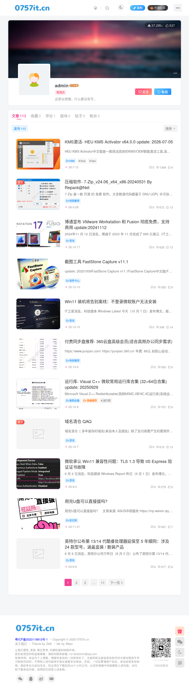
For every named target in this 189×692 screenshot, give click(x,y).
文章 (19, 115)
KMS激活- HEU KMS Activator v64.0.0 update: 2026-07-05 (119, 142)
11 (103, 582)
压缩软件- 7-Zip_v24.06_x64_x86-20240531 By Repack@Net (108, 184)
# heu (92, 161)
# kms (82, 161)
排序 (168, 128)
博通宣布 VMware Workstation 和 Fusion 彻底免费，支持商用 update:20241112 (117, 224)
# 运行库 (106, 400)
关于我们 (21, 643)
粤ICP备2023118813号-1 (31, 639)
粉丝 (95, 115)
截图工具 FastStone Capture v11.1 (96, 261)
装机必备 (74, 400)
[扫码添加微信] (179, 641)
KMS (72, 161)
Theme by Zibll (42, 643)
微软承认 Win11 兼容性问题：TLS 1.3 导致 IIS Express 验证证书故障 (118, 464)
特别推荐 (74, 200)
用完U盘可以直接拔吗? (86, 501)
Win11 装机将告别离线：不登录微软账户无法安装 (111, 301)
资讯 (71, 240)
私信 (165, 91)
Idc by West (64, 643)
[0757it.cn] (35, 627)
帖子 (80, 115)
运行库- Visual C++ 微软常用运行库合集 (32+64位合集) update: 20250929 (116, 384)
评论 (50, 115)
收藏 (36, 115)
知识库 (73, 520)
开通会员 (159, 8)
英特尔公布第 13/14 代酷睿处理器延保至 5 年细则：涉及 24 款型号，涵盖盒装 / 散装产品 (117, 544)
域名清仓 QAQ (78, 421)
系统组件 (92, 400)
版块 (65, 115)
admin (61, 85)
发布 (20, 128)
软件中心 (74, 280)
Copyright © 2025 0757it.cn (71, 639)
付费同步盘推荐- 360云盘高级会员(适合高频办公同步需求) (118, 341)
